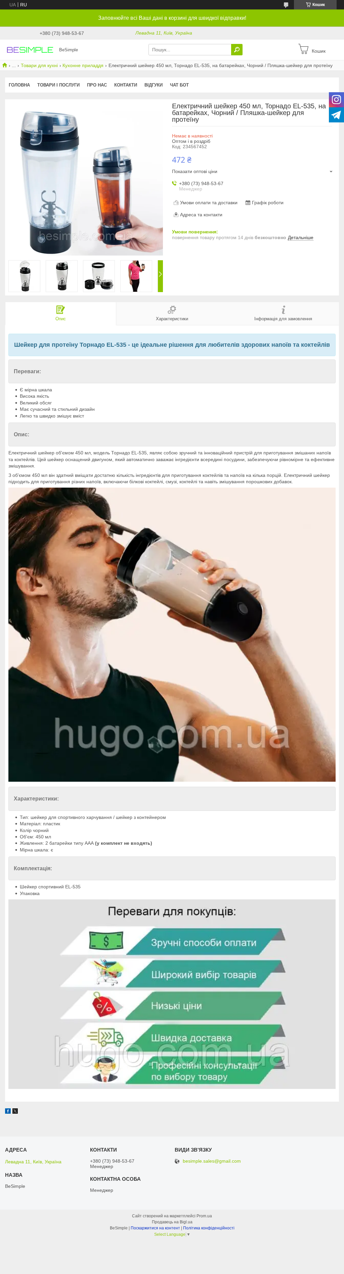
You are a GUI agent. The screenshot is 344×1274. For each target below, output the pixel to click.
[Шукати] (237, 49)
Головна (19, 85)
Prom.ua (204, 1216)
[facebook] (8, 1112)
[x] (15, 1112)
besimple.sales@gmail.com (212, 1161)
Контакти (125, 85)
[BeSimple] (30, 49)
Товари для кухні (39, 65)
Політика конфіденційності (208, 1228)
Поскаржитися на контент (155, 1228)
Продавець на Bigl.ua (172, 1222)
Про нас (97, 85)
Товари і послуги (58, 85)
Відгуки (153, 85)
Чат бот (179, 85)
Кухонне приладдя (82, 65)
